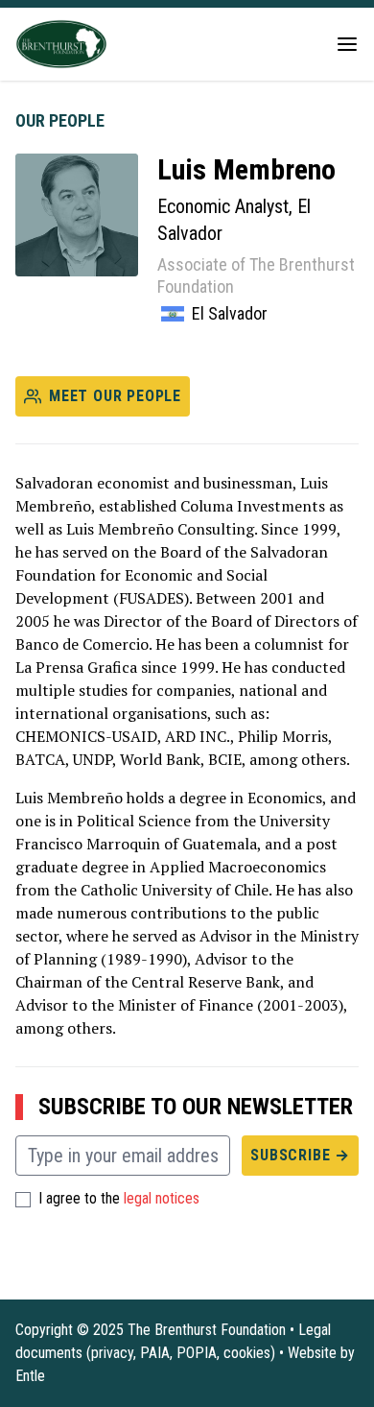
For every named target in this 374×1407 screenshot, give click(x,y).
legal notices (161, 1198)
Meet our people (115, 396)
